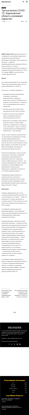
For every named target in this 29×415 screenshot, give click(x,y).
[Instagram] (12, 344)
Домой (3, 5)
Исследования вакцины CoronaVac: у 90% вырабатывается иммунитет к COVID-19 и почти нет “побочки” (21, 294)
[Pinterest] (10, 25)
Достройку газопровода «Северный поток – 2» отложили (11, 399)
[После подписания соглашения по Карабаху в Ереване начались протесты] (24, 407)
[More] (17, 25)
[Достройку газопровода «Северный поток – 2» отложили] (24, 400)
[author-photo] (14, 310)
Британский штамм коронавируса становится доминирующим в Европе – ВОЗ (7, 294)
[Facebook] (3, 25)
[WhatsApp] (13, 25)
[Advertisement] (14, 361)
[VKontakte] (17, 344)
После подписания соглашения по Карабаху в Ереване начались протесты (11, 406)
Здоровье (8, 5)
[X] (6, 25)
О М (4, 21)
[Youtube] (20, 344)
